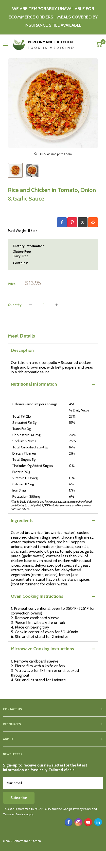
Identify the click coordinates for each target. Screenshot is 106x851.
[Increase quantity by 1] (57, 305)
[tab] (53, 350)
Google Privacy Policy (77, 809)
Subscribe (18, 798)
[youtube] (88, 822)
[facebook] (68, 822)
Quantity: (15, 305)
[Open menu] (5, 44)
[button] (62, 222)
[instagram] (78, 822)
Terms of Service (14, 814)
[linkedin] (98, 822)
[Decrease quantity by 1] (30, 305)
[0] (99, 44)
